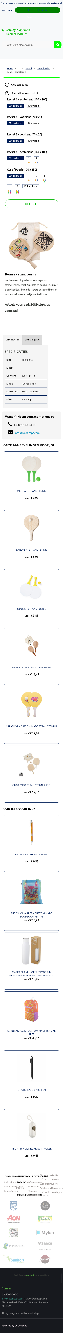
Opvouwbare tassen (14, 1186)
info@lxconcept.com (27, 432)
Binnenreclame (47, 1175)
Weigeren (31, 17)
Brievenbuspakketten (38, 1195)
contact (30, 1275)
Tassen (55, 1179)
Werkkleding (46, 1184)
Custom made (12, 1176)
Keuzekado (23, 1176)
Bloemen (21, 1182)
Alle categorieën (38, 1176)
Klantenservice (15, 33)
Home (10, 69)
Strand (29, 69)
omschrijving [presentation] (32, 339)
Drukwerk (45, 1192)
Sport (54, 1184)
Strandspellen (43, 69)
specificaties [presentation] (12, 339)
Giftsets (44, 1179)
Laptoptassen (11, 1191)
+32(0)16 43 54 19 (18, 30)
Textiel (55, 1175)
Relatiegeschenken (49, 1188)
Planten (20, 1188)
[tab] (12, 340)
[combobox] (28, 44)
